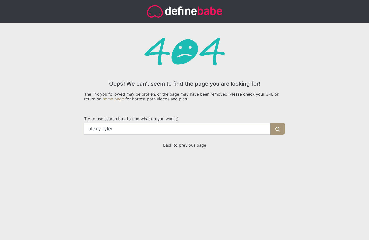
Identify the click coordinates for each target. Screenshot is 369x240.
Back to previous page (184, 145)
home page (113, 98)
